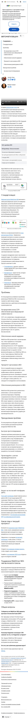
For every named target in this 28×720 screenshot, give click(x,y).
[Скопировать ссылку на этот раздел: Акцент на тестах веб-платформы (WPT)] (6, 493)
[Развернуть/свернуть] (12, 41)
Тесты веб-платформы (7, 496)
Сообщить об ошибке (6, 677)
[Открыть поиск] (18, 2)
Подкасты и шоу (5, 693)
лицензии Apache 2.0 (6, 661)
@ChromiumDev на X (6, 699)
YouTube (3, 702)
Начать (14, 29)
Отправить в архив (5, 690)
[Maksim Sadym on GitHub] (10, 87)
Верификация (8, 273)
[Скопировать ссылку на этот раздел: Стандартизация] (16, 195)
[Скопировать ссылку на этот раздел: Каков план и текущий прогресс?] (11, 524)
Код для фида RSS (5, 706)
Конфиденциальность (19, 713)
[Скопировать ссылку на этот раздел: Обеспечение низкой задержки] (24, 336)
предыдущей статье (11, 107)
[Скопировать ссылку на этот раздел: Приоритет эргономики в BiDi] (22, 365)
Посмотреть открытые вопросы (8, 679)
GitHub (3, 651)
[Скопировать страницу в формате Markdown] (20, 36)
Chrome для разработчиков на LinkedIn (10, 704)
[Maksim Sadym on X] (8, 87)
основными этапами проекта (16, 549)
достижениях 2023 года (13, 554)
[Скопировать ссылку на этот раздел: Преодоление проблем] (22, 418)
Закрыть (14, 24)
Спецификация (8, 266)
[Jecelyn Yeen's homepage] (14, 80)
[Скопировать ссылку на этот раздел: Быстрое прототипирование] (22, 431)
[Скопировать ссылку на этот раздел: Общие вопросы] (16, 607)
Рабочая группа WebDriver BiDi (10, 199)
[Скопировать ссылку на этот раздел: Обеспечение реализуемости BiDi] (2, 387)
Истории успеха (5, 688)
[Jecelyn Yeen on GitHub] (10, 80)
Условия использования (7, 713)
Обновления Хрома (6, 686)
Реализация (7, 282)
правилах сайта (5, 663)
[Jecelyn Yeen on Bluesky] (12, 80)
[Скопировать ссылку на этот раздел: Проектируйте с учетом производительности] (17, 458)
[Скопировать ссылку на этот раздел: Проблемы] (11, 292)
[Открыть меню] (2, 2)
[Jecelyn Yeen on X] (8, 80)
